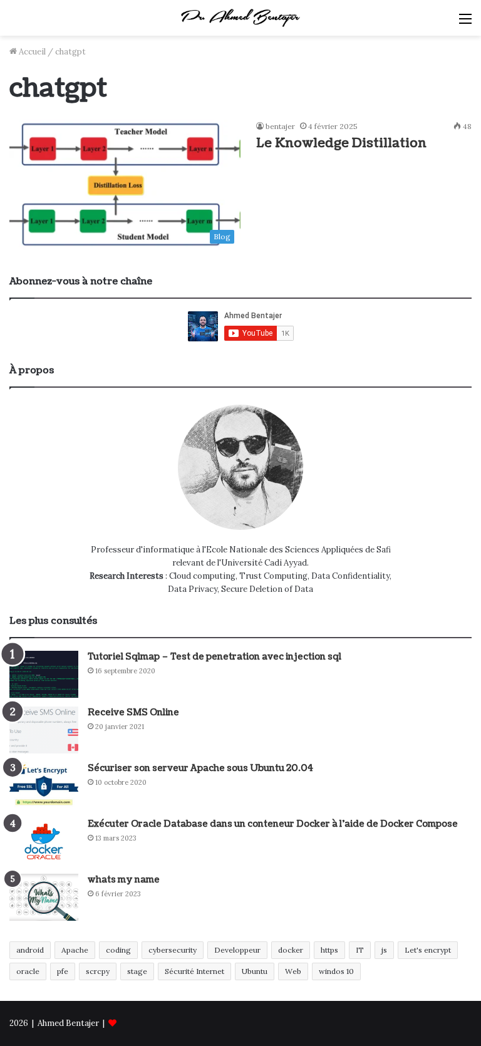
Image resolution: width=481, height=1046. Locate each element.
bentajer (280, 126)
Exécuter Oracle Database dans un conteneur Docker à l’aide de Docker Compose (273, 824)
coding (118, 950)
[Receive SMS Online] (43, 730)
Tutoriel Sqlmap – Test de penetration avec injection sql (214, 657)
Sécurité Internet (194, 971)
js (384, 950)
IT (360, 950)
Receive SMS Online (133, 712)
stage (137, 971)
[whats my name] (43, 897)
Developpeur (237, 950)
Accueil (31, 51)
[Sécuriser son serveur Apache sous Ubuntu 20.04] (43, 785)
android (30, 950)
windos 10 (336, 971)
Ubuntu (254, 971)
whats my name (124, 880)
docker (290, 950)
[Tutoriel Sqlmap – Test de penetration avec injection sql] (43, 674)
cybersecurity (172, 950)
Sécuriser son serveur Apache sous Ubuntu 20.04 (200, 768)
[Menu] (465, 23)
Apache (74, 950)
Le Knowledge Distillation (341, 143)
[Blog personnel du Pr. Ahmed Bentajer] (240, 18)
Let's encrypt (428, 950)
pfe (62, 971)
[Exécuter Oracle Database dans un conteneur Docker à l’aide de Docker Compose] (43, 841)
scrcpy (98, 971)
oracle (27, 971)
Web (293, 971)
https (329, 950)
